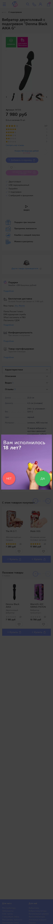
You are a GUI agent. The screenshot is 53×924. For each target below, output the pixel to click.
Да (43, 478)
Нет (8, 478)
